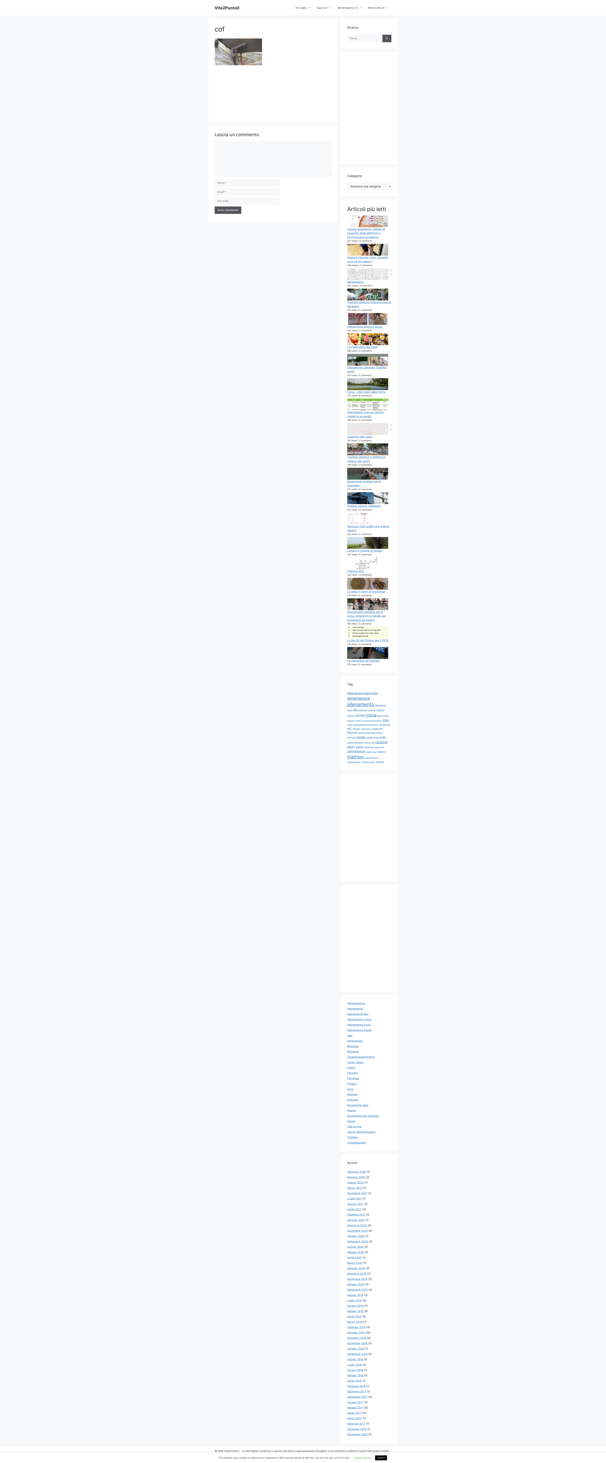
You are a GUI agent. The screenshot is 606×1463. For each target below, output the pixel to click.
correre (360, 715)
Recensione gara (357, 1105)
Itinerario (352, 1099)
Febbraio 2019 (356, 1327)
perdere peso (372, 737)
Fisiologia (353, 1078)
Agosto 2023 (355, 1182)
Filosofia (352, 1073)
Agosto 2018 (355, 1359)
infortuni (356, 729)
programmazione (355, 742)
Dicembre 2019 (356, 1273)
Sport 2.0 (322, 7)
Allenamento (355, 1008)
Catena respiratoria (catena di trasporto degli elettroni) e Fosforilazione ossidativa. (366, 233)
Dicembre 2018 (356, 1338)
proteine (367, 743)
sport (351, 747)
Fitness (351, 1083)
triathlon (355, 756)
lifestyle (352, 732)
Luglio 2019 (354, 1300)
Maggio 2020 (355, 1252)
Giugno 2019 (355, 1305)
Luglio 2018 (354, 1364)
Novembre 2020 (357, 1230)
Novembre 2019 (357, 1279)
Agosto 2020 (355, 1246)
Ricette (351, 1110)
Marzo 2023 (354, 1188)
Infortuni (352, 1094)
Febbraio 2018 (356, 1386)
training (381, 751)
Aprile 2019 (354, 1316)
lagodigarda (377, 729)
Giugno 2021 (355, 1204)
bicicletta (363, 710)
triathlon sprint (368, 762)
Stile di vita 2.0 (376, 7)
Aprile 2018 (354, 1380)
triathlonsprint (353, 762)
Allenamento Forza (359, 1024)
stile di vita (379, 747)
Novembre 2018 (357, 1343)
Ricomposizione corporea (363, 1116)
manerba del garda (367, 733)
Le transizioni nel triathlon (363, 660)
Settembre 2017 (357, 1397)
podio (383, 737)
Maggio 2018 (355, 1375)
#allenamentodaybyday (362, 693)
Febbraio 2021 (356, 1214)
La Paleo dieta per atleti (362, 347)
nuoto (361, 737)
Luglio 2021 (354, 1198)
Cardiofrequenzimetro (361, 1057)
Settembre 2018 (357, 1354)
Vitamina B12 (355, 571)
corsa (371, 714)
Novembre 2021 (357, 1193)
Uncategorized (356, 1142)
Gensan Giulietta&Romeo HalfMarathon (362, 725)
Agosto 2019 (355, 1295)
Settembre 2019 (357, 1289)
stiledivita (368, 747)
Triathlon (352, 1137)
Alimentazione (356, 1003)
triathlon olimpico (371, 758)
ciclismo (380, 710)
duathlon (350, 721)
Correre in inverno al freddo (364, 550)
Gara (350, 1089)
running (381, 742)
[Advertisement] (273, 92)
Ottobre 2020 (355, 1236)
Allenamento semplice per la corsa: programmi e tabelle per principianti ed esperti (366, 616)
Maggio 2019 (355, 1311)
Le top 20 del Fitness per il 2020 (367, 640)
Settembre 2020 (357, 1241)
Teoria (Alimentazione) (361, 1132)
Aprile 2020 (354, 1257)
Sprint (359, 747)
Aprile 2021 (354, 1209)
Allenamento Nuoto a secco (364, 326)
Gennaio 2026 (356, 1177)
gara (386, 720)
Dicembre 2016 (356, 1429)
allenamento (360, 704)
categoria (372, 710)
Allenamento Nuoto (359, 1030)
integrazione (366, 729)
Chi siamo (301, 7)
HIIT (349, 728)
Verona (380, 761)
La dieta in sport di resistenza (366, 591)
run (372, 742)
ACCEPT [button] (381, 1458)
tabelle (369, 752)
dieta (379, 715)
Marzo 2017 (354, 1418)
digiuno (386, 716)
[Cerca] (386, 38)
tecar (375, 752)
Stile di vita (354, 1126)
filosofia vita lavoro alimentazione (368, 721)
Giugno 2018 (355, 1370)
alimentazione (358, 698)
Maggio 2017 (355, 1407)
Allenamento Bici (357, 1014)
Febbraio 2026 (356, 1171)
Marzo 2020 (354, 1263)
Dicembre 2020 (357, 1225)
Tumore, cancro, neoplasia (364, 506)
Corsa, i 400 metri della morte (366, 392)
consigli (350, 715)
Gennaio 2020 (356, 1268)
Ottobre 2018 (355, 1348)
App (349, 1035)
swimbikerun (356, 751)
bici (355, 709)
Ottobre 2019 (355, 1284)
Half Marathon (384, 725)
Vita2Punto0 (227, 8)
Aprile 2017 (354, 1413)
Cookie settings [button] (362, 1457)
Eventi (351, 1067)
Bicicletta (353, 1046)
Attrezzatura (355, 1040)
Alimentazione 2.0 (348, 7)
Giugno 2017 (355, 1402)
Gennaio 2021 (356, 1220)
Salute (351, 1121)
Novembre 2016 (357, 1434)
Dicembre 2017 (356, 1391)
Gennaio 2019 (356, 1332)
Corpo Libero (355, 1062)
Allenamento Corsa (359, 1019)
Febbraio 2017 (356, 1423)
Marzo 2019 (354, 1322)
